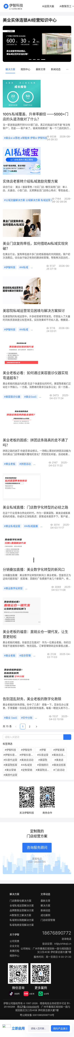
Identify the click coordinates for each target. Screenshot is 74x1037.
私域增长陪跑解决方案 (22, 919)
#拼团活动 (25, 463)
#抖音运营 (42, 754)
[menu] (37, 69)
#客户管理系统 (49, 396)
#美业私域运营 (12, 526)
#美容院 (42, 759)
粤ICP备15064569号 (28, 1006)
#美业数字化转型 (13, 588)
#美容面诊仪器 (12, 396)
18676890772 (56, 933)
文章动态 (45, 894)
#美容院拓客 (10, 764)
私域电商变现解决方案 (22, 924)
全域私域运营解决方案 (22, 905)
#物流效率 (40, 655)
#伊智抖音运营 (10, 754)
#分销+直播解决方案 (38, 588)
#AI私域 (23, 267)
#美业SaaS (30, 396)
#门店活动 (59, 769)
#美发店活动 (26, 759)
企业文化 (14, 945)
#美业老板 (9, 463)
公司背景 (14, 941)
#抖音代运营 (10, 759)
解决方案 (10, 69)
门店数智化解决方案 (20, 900)
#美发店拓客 (59, 764)
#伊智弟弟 (59, 749)
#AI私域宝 (26, 764)
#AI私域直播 (31, 526)
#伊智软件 (26, 749)
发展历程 (14, 950)
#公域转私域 (48, 526)
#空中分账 (26, 717)
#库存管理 (25, 655)
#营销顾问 (42, 764)
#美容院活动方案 (43, 769)
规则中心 (25, 69)
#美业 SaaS (10, 717)
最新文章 (40, 69)
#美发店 (59, 759)
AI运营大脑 (48, 6)
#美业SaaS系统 (43, 463)
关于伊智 (14, 934)
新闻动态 (56, 69)
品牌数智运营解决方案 (22, 910)
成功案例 (45, 915)
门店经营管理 (48, 919)
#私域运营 (37, 267)
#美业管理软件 (44, 717)
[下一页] (36, 726)
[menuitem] (48, 6)
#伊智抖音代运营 (27, 754)
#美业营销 (10, 769)
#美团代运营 (10, 774)
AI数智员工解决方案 (20, 915)
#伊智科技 (9, 267)
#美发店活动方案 (59, 754)
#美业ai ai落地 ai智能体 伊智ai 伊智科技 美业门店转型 (33, 137)
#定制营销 (26, 769)
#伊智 (43, 749)
